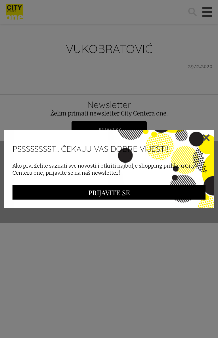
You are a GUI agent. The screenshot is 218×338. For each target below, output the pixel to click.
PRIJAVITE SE (109, 192)
